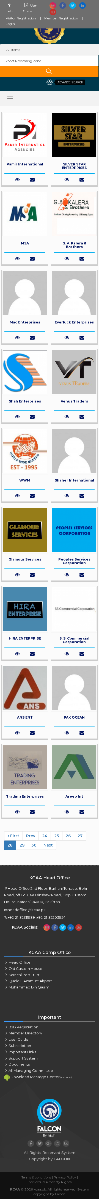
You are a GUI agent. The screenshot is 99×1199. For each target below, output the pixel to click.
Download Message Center (41, 1077)
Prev (30, 835)
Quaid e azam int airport (30, 981)
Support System (23, 1058)
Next (48, 845)
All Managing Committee (31, 1070)
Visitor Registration (21, 18)
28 (10, 845)
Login (10, 24)
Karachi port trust (24, 975)
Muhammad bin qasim (29, 987)
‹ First (13, 835)
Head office (20, 962)
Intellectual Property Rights (50, 1182)
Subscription (20, 1045)
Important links (22, 1052)
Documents (19, 1064)
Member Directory (25, 1033)
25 (56, 835)
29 (22, 845)
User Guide (18, 1039)
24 (44, 835)
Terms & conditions (36, 1177)
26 (68, 835)
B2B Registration (23, 1027)
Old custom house (25, 968)
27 (80, 835)
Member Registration (61, 18)
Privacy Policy (65, 1177)
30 (34, 845)
